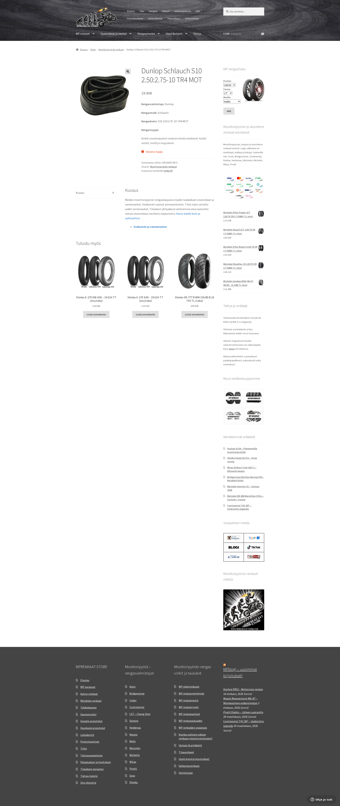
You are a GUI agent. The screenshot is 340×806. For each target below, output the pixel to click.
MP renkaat (83, 33)
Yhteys (197, 33)
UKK (198, 11)
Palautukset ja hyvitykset (95, 762)
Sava (132, 775)
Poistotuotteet (135, 18)
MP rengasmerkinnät (191, 693)
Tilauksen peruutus (92, 769)
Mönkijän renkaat (91, 700)
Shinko (133, 782)
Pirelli (133, 768)
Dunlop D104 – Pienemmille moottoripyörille (242, 450)
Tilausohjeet (173, 18)
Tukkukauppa (88, 707)
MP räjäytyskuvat (189, 686)
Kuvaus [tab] (80, 192)
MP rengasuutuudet (190, 720)
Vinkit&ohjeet (174, 33)
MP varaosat (87, 687)
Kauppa (153, 11)
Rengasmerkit (146, 33)
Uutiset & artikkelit (190, 745)
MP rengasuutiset (189, 714)
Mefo (132, 741)
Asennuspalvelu (182, 11)
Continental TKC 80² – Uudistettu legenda (239, 507)
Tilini (142, 11)
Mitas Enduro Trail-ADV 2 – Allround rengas (241, 469)
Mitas (132, 762)
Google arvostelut (91, 721)
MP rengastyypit (189, 707)
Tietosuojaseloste (91, 755)
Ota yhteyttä (88, 782)
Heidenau (135, 727)
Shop (93, 49)
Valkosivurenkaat (189, 766)
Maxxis (133, 734)
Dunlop (133, 720)
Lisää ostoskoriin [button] (96, 314)
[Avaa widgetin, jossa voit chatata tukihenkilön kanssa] (321, 799)
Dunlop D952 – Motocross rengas (243, 689)
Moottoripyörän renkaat (111, 49)
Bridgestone (136, 693)
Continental (136, 707)
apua (232, 348)
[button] (128, 71)
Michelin (134, 755)
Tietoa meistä (155, 18)
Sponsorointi (88, 714)
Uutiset (165, 11)
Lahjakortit (87, 735)
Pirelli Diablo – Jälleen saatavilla (243, 712)
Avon (132, 686)
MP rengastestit (189, 700)
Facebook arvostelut (92, 728)
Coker (133, 700)
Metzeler (134, 748)
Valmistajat (186, 773)
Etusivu (131, 11)
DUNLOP (168, 170)
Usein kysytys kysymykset (194, 759)
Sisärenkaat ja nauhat (114, 33)
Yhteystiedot (192, 18)
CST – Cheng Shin (139, 714)
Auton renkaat (89, 694)
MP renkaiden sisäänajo (193, 727)
